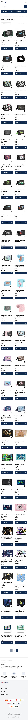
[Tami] (5, 2)
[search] (25, 6)
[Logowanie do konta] (25, 2)
